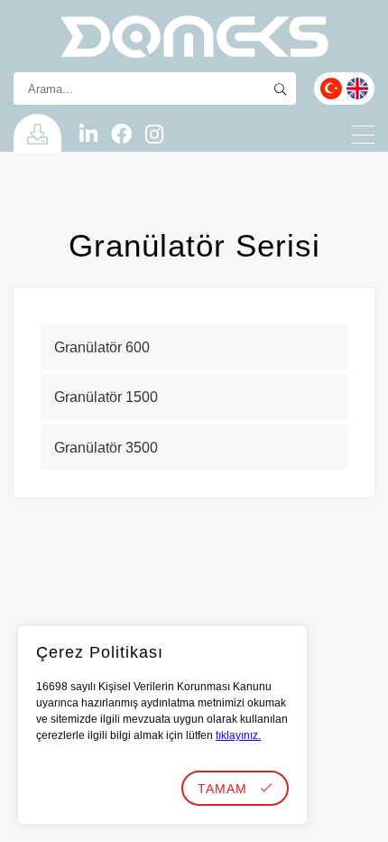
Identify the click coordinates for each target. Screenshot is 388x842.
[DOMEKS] (194, 36)
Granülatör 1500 (106, 397)
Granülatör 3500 (106, 447)
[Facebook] (121, 135)
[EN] (357, 88)
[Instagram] (154, 135)
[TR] (331, 88)
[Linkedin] (88, 135)
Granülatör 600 (102, 347)
